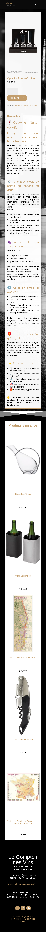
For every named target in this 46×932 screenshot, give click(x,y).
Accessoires (18, 72)
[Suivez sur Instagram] (23, 908)
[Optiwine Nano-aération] (23, 67)
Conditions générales (23, 916)
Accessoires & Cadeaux (30, 105)
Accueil (9, 71)
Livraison (23, 921)
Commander (17, 97)
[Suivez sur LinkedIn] (28, 908)
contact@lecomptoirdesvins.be (22, 883)
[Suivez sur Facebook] (17, 908)
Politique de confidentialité (23, 918)
